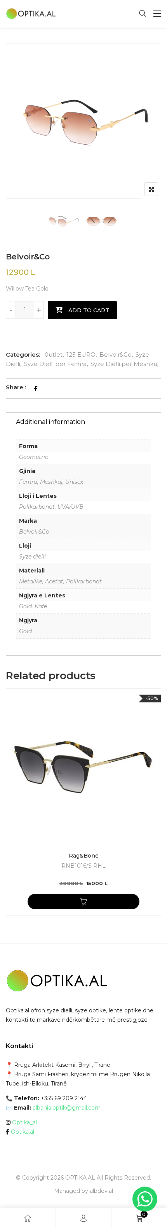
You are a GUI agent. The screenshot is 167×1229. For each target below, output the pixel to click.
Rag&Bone (84, 855)
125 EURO (81, 354)
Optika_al (24, 1122)
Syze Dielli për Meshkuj (124, 364)
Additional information (50, 421)
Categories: (23, 354)
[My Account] (83, 1218)
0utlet (54, 354)
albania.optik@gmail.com (67, 1107)
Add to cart (88, 310)
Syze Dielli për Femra (55, 364)
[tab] (83, 422)
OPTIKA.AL (80, 1177)
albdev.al (101, 1190)
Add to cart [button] (83, 901)
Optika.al (22, 1131)
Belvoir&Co (115, 354)
